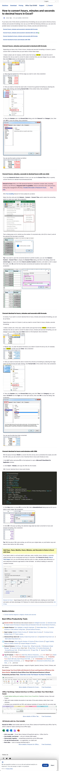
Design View (26, 646)
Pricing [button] (21, 5)
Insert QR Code (12, 658)
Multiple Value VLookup (35, 632)
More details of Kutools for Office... (29, 744)
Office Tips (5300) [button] (31, 5)
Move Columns (40, 641)
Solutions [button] (5, 5)
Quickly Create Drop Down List (28, 636)
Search (50, 5)
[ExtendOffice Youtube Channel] (10, 758)
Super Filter (35, 650)
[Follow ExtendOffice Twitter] (6, 758)
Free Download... (47, 687)
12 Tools (18, 654)
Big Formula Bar (36, 646)
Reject (52, 765)
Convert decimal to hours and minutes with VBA (16, 39)
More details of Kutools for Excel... (29, 687)
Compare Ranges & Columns (28, 643)
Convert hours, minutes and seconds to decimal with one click (20, 32)
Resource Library (16, 648)
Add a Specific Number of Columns (24, 641)
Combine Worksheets (43, 648)
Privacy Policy (9, 768)
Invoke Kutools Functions (48, 624)
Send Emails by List (24, 650)
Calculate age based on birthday (34, 656)
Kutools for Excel (8, 600)
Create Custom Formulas (12, 624)
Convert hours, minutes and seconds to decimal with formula (20, 29)
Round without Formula (33, 629)
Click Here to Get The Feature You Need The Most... (36, 674)
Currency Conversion (14, 661)
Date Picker (32, 648)
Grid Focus (18, 646)
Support (41, 5)
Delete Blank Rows (42, 627)
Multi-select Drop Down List (12, 638)
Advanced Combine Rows (44, 661)
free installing (10, 194)
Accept (45, 765)
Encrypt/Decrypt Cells (11, 650)
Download (13, 5)
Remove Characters (33, 654)
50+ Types (48, 654)
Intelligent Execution (39, 622)
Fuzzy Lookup (19, 634)
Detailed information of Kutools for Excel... (35, 187)
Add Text (24, 654)
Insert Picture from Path (23, 658)
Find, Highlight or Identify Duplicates (24, 627)
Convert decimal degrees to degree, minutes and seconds (20, 614)
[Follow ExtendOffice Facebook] (3, 758)
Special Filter (44, 650)
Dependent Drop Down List (46, 636)
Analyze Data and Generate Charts (30, 624)
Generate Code (52, 622)
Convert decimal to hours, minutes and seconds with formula (20, 36)
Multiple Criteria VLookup (20, 632)
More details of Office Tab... (31, 716)
